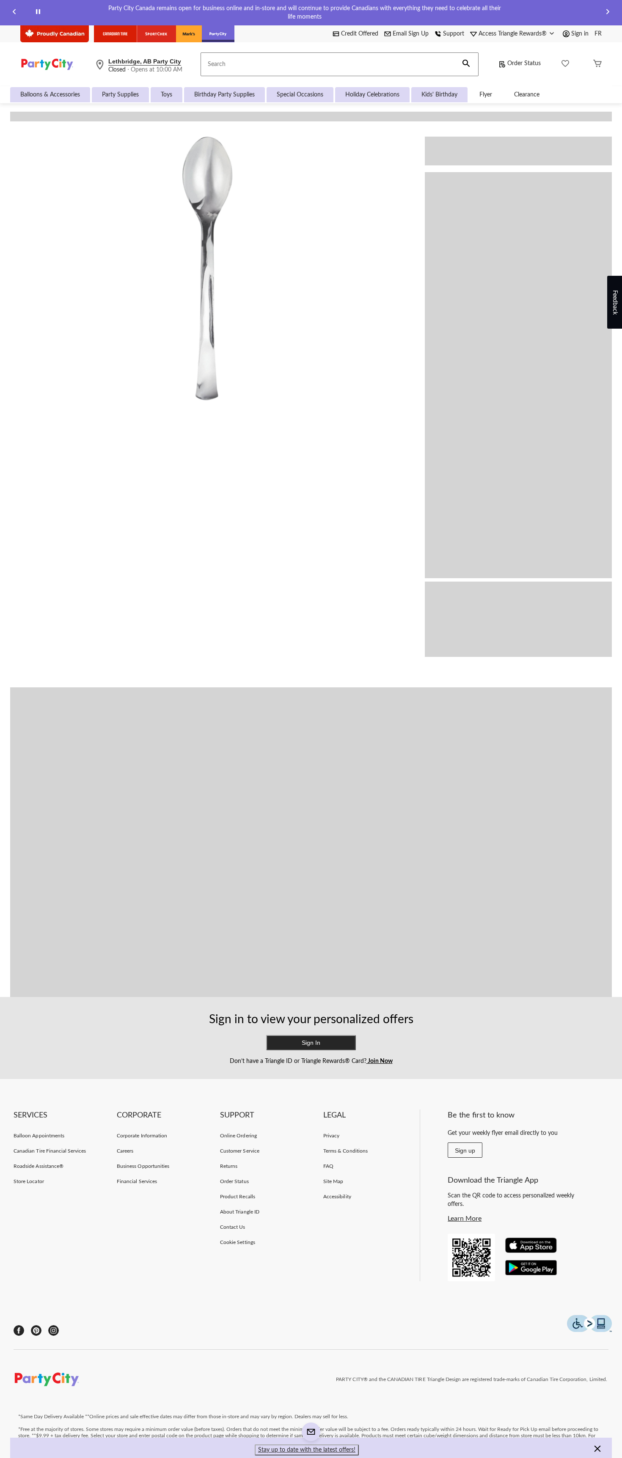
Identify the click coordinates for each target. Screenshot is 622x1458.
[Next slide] (607, 13)
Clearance (526, 95)
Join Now (379, 1061)
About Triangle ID (239, 1211)
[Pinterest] (36, 1330)
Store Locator (29, 1181)
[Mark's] (189, 33)
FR (598, 34)
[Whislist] (565, 64)
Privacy (331, 1135)
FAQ (328, 1166)
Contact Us (232, 1227)
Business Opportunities (143, 1166)
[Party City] (218, 33)
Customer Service (239, 1150)
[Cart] (597, 64)
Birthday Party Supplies (224, 95)
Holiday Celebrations (372, 95)
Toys (166, 95)
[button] (466, 64)
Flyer (485, 95)
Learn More (465, 1218)
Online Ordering (238, 1135)
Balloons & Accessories (50, 95)
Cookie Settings (237, 1242)
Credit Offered (359, 34)
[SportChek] (156, 33)
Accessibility (337, 1196)
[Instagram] (53, 1330)
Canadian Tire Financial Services (50, 1150)
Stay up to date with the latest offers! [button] (306, 1450)
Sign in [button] (580, 34)
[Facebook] (19, 1330)
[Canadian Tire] (115, 33)
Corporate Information (142, 1135)
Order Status (524, 63)
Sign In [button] (311, 1042)
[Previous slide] (14, 13)
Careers (125, 1150)
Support (453, 34)
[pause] (38, 13)
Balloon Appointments (39, 1135)
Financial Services (137, 1181)
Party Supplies (120, 95)
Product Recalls (237, 1196)
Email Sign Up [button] (411, 34)
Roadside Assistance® (38, 1166)
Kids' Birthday (439, 95)
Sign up (465, 1150)
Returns (228, 1166)
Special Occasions (300, 95)
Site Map (333, 1181)
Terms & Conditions (345, 1150)
